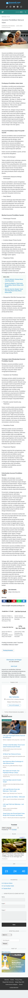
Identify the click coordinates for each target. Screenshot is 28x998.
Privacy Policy (18, 979)
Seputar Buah (7, 888)
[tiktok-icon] (7, 6)
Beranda (7, 979)
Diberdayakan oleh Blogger (14, 659)
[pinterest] (14, 601)
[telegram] (23, 601)
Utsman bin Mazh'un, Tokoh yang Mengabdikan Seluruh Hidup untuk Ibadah (14, 285)
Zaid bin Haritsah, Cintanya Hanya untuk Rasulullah (19, 617)
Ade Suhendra (14, 697)
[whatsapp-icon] (21, 6)
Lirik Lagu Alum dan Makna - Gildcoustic (14, 796)
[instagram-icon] (10, 6)
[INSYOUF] (14, 3)
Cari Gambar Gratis (8, 886)
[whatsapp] (18, 601)
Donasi (20, 984)
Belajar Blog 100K (19, 982)
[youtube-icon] (14, 6)
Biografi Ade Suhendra (8, 982)
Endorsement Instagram (12, 984)
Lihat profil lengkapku (14, 705)
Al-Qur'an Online (7, 883)
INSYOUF (14, 666)
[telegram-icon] (17, 6)
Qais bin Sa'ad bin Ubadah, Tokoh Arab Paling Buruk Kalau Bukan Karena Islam (14, 290)
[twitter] (9, 601)
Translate (14, 829)
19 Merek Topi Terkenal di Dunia (12, 754)
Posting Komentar (6, 27)
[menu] (3, 12)
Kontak (12, 979)
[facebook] (4, 601)
